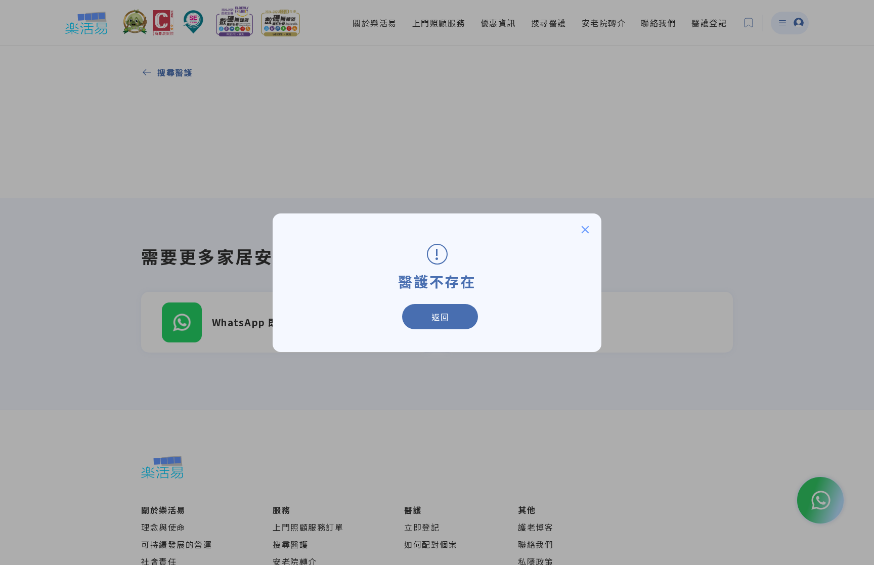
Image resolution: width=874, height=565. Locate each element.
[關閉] (585, 230)
